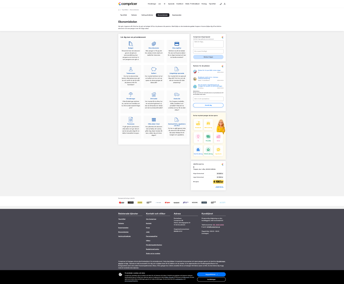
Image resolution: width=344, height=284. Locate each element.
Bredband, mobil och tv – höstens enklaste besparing (208, 78)
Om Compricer (151, 219)
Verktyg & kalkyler (147, 15)
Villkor (148, 240)
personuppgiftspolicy (131, 281)
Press (148, 227)
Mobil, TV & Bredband (204, 80)
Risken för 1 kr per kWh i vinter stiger (209, 70)
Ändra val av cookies (153, 253)
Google (171, 277)
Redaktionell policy (152, 249)
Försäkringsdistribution (154, 245)
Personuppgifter (151, 236)
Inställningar (211, 279)
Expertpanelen (176, 15)
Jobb (148, 232)
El (198, 72)
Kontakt (148, 223)
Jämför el (219, 187)
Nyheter (134, 15)
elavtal (120, 263)
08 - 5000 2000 (218, 225)
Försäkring (200, 88)
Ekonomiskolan (163, 15)
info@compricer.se (213, 227)
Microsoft (186, 277)
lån (127, 263)
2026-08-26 (220, 72)
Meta (166, 277)
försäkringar (221, 261)
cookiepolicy (179, 279)
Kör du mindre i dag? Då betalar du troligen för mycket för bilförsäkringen (210, 85)
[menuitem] (127, 4)
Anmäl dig (208, 105)
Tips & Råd (125, 9)
